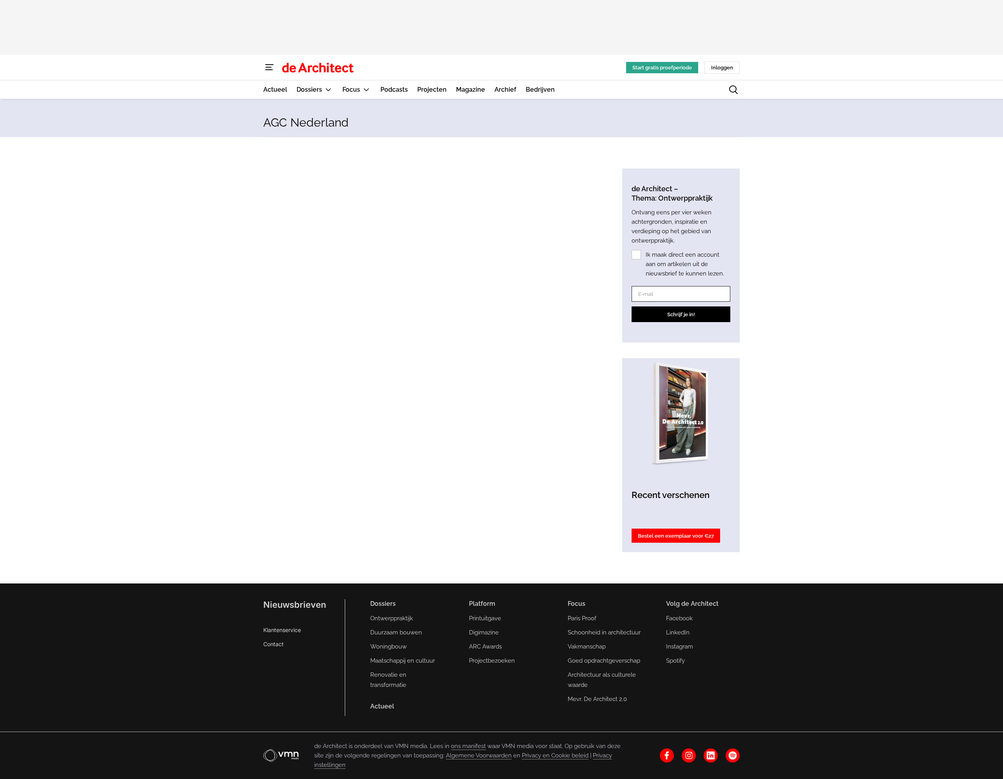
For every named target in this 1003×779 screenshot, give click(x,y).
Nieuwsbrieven (294, 605)
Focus (576, 603)
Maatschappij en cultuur (402, 660)
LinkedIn (678, 632)
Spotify (675, 660)
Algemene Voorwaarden (479, 755)
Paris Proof (582, 618)
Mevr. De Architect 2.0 (597, 699)
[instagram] (689, 755)
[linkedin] (711, 755)
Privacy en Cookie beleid (555, 755)
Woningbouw (388, 646)
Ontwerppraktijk (391, 618)
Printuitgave (485, 618)
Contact (273, 644)
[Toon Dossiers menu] (328, 89)
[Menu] (269, 67)
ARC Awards (485, 646)
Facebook (679, 618)
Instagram (679, 646)
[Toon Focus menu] (366, 89)
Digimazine (484, 632)
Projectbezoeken (492, 660)
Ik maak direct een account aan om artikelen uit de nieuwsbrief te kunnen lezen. (685, 264)
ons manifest (468, 746)
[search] (733, 89)
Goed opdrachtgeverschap (604, 660)
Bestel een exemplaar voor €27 (676, 536)
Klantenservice (282, 630)
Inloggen (722, 68)
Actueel (382, 706)
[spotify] (733, 755)
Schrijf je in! (681, 314)
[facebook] (667, 755)
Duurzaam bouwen (396, 632)
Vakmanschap (587, 646)
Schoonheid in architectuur (604, 632)
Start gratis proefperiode (662, 68)
